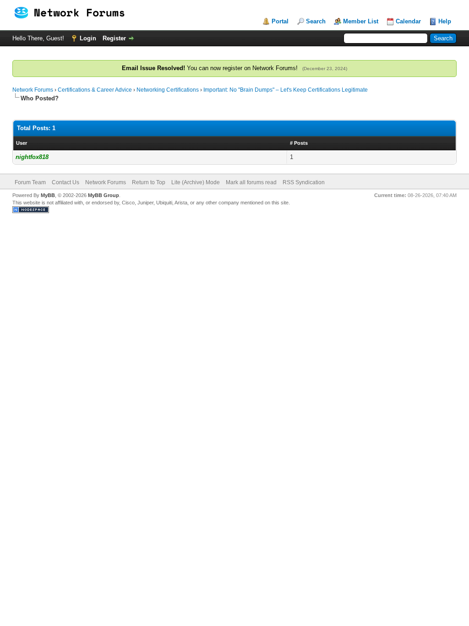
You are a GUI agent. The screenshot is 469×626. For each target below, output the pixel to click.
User (21, 143)
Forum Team (30, 182)
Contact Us (65, 182)
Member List (360, 21)
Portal (280, 21)
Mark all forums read (251, 182)
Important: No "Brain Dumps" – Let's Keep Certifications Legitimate (285, 90)
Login (88, 38)
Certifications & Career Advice (95, 90)
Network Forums (32, 90)
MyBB (48, 195)
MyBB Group (103, 195)
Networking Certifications (167, 90)
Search (316, 21)
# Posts (299, 143)
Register (114, 38)
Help (444, 21)
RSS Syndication (304, 182)
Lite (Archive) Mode (195, 182)
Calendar (408, 21)
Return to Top (148, 182)
